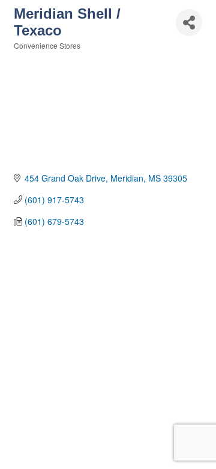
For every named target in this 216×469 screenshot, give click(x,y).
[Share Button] (189, 22)
